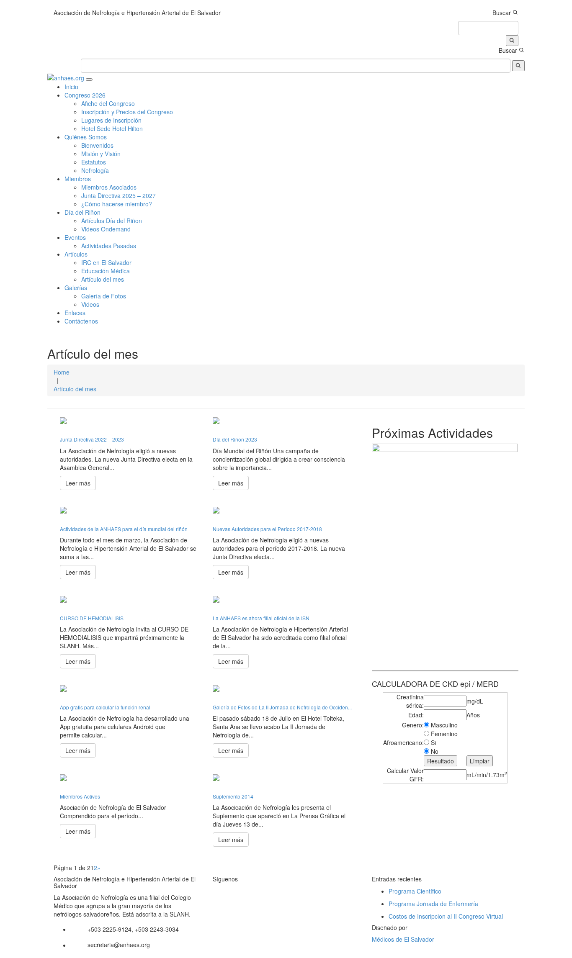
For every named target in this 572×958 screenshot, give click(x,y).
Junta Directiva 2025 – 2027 (118, 195)
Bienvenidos (97, 145)
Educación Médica (105, 271)
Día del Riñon (82, 212)
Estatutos (93, 162)
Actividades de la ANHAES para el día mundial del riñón (124, 528)
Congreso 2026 (85, 95)
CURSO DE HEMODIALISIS (92, 618)
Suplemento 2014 (233, 796)
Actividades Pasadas (108, 245)
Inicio (71, 86)
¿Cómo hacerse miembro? (116, 204)
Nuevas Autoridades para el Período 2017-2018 (267, 528)
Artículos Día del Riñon (111, 220)
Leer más (77, 483)
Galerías (75, 287)
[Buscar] (512, 40)
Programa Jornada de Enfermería (433, 903)
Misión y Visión (101, 153)
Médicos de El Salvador (403, 939)
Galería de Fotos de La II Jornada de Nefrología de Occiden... (282, 707)
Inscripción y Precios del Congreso (127, 112)
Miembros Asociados (109, 187)
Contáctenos (81, 321)
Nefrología (95, 170)
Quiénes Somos (85, 137)
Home (62, 372)
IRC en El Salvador (106, 262)
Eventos (75, 237)
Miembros (77, 179)
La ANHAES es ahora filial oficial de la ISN (261, 618)
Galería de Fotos (103, 296)
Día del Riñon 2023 (235, 439)
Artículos (76, 254)
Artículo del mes (102, 279)
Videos (90, 304)
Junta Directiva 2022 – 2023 (92, 439)
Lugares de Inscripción (111, 120)
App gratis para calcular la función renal (105, 707)
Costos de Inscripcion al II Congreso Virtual (446, 916)
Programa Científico (415, 891)
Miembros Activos (80, 796)
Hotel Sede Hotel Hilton (112, 128)
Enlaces (74, 312)
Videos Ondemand (106, 229)
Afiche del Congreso (108, 103)
